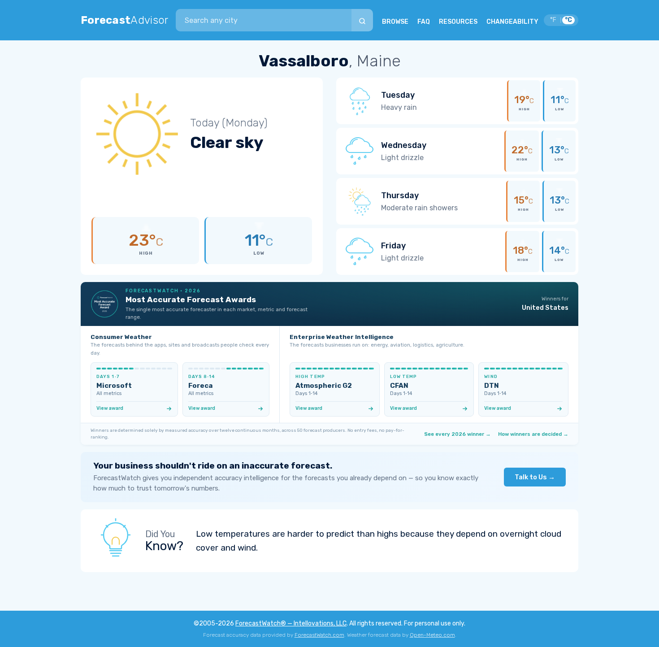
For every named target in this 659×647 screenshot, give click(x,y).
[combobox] (263, 20)
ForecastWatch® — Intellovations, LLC (291, 623)
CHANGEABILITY (512, 22)
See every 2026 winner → (457, 434)
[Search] (362, 20)
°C (568, 20)
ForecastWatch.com (319, 635)
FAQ (423, 22)
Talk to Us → (535, 477)
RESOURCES (458, 22)
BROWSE (395, 22)
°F (553, 20)
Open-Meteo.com (432, 635)
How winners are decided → (533, 434)
